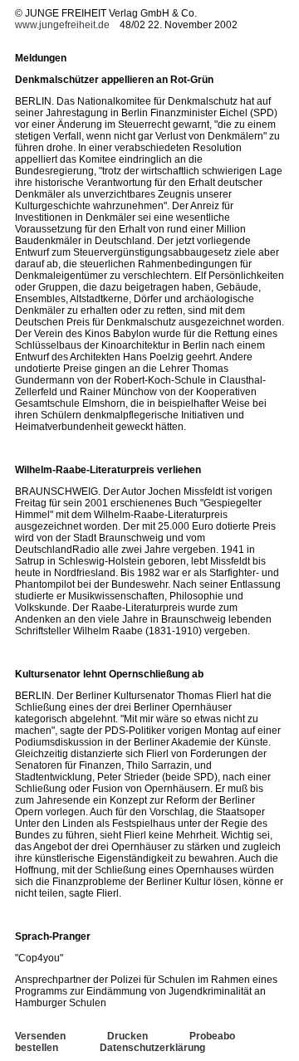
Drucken (127, 1036)
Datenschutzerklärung (152, 1048)
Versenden (40, 1036)
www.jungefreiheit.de (62, 25)
